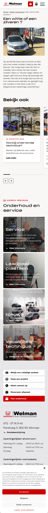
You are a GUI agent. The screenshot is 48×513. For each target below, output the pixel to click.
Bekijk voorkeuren (24, 505)
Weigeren (24, 498)
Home (5, 12)
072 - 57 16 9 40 (13, 423)
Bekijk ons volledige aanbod (24, 372)
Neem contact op (19, 385)
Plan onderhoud (30, 4)
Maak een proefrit (19, 379)
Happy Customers (17, 12)
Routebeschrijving (16, 432)
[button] (44, 468)
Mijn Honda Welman (36, 4)
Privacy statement (27, 510)
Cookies (17, 510)
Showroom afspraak (20, 392)
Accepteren (24, 492)
